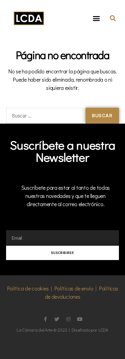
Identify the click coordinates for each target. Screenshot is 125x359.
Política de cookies (28, 288)
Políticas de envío (73, 288)
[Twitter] (56, 319)
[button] (96, 18)
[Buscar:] (43, 117)
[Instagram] (68, 319)
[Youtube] (79, 319)
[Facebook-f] (45, 319)
